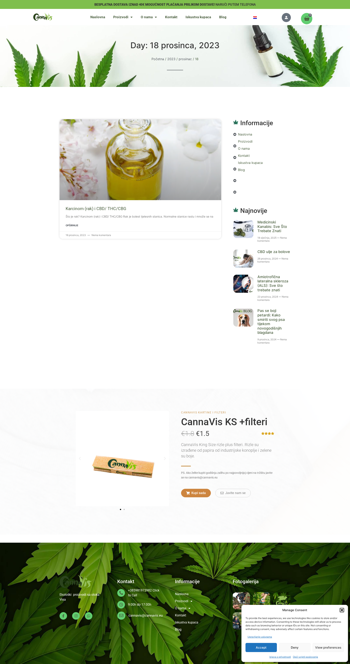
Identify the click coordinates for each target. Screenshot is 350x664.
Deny (295, 647)
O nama (147, 17)
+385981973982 (140, 590)
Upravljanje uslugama (260, 636)
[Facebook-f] (63, 616)
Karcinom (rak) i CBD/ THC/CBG (96, 208)
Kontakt (171, 17)
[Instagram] (76, 616)
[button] (342, 610)
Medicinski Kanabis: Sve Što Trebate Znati (272, 226)
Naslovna (97, 17)
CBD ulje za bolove (273, 252)
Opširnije (72, 225)
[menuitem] (255, 17)
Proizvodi (120, 17)
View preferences (328, 647)
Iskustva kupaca (198, 17)
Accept (261, 647)
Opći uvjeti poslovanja (305, 656)
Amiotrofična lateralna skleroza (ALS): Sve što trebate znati (272, 283)
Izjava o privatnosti (280, 656)
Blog (222, 17)
